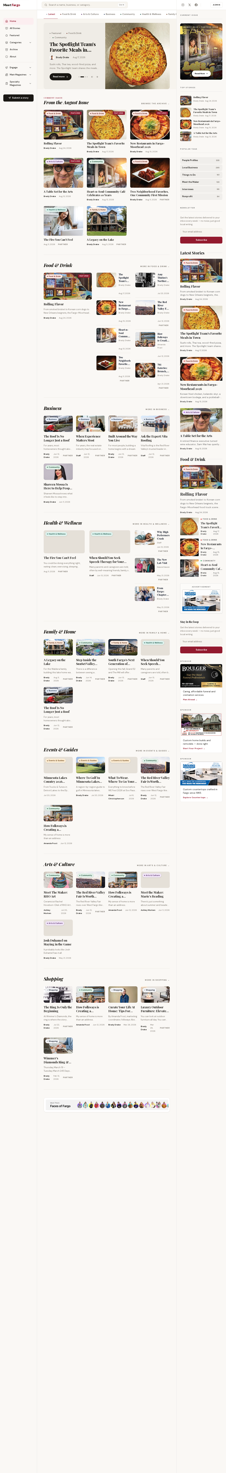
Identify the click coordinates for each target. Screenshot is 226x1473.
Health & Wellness (151, 14)
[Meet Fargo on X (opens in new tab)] (189, 5)
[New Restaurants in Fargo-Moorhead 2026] (137, 56)
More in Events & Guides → (153, 751)
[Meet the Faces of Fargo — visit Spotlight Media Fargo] (107, 1104)
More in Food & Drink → (155, 266)
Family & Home (176, 14)
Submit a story (20, 97)
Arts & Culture (91, 14)
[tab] (79, 74)
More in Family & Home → (154, 633)
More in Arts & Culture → (153, 865)
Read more (59, 74)
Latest (51, 14)
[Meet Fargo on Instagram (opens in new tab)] (183, 5)
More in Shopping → (157, 980)
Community (128, 14)
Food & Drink (69, 14)
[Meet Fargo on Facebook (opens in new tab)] (196, 5)
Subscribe (201, 240)
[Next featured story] (97, 74)
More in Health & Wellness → (151, 524)
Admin (216, 5)
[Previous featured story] (92, 74)
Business (110, 14)
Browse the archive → (155, 103)
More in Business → (158, 409)
